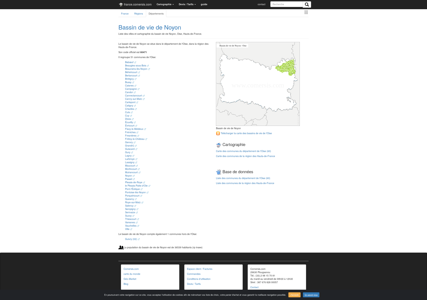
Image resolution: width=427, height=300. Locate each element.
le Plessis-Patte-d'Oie (136, 185)
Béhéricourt (131, 72)
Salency (129, 205)
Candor (129, 92)
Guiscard (130, 149)
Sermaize (130, 212)
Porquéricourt (132, 195)
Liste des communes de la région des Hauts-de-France (245, 183)
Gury (128, 152)
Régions (138, 13)
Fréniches (130, 132)
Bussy (128, 82)
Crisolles (130, 108)
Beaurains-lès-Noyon (136, 68)
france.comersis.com (137, 4)
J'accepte (294, 294)
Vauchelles (131, 225)
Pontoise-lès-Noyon (135, 192)
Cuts (128, 112)
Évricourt (130, 125)
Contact (254, 287)
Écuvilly (129, 122)
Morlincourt (131, 169)
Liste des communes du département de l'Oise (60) (243, 178)
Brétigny (129, 78)
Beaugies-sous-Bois (136, 65)
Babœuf (129, 62)
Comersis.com (131, 268)
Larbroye (130, 159)
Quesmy (130, 199)
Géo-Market (130, 278)
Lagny (128, 155)
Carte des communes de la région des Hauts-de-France (245, 156)
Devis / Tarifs (194, 283)
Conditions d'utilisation (198, 278)
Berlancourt (131, 75)
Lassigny (130, 162)
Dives (128, 118)
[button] (165, 4)
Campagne (131, 88)
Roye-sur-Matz (133, 202)
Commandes (193, 273)
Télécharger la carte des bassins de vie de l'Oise (246, 133)
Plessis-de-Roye (134, 182)
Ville (127, 229)
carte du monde (132, 273)
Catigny (129, 105)
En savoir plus (311, 294)
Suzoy (128, 215)
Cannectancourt (134, 95)
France (125, 13)
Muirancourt (131, 172)
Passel (129, 179)
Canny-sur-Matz (134, 98)
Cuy (127, 115)
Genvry (129, 142)
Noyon (129, 175)
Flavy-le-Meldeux (134, 128)
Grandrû (130, 145)
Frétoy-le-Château (135, 138)
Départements (156, 13)
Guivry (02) (131, 239)
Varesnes (130, 222)
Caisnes (129, 85)
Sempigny (130, 209)
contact (261, 4)
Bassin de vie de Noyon (149, 27)
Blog (126, 283)
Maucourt (130, 165)
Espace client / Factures (199, 268)
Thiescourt (131, 219)
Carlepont (130, 102)
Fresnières (131, 135)
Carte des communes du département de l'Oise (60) (243, 151)
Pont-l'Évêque (132, 189)
